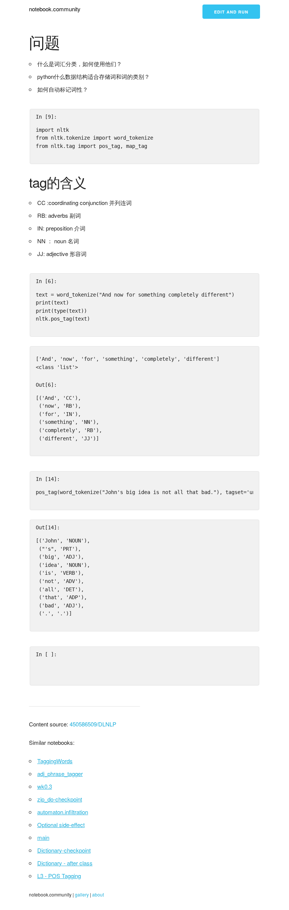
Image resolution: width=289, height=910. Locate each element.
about (98, 894)
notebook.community (55, 9)
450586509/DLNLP (93, 724)
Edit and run (231, 12)
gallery (82, 894)
